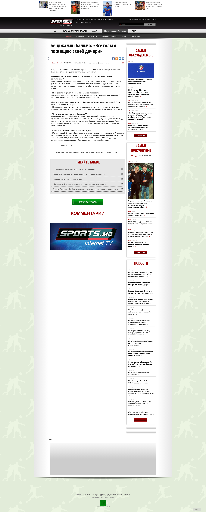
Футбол (95, 31)
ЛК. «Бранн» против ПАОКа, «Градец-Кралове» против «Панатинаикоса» (139, 333)
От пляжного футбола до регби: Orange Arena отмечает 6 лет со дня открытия (140, 364)
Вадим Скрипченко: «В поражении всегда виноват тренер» (138, 244)
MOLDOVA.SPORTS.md (72, 63)
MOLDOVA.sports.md (67, 146)
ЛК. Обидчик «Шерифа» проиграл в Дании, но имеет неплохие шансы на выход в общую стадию (138, 93)
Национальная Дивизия (115, 31)
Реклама (102, 494)
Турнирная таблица (109, 36)
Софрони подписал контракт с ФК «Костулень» (74, 169)
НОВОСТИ (79, 20)
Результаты (92, 36)
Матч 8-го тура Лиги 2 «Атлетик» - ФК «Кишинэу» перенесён (140, 382)
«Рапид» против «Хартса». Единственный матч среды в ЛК (141, 413)
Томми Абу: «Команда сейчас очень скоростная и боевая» (79, 174)
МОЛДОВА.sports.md (91, 494)
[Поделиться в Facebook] (113, 58)
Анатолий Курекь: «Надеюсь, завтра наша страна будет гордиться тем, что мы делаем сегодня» (57, 6)
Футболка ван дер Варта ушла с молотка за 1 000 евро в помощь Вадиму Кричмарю (90, 5)
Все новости (141, 135)
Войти (154, 20)
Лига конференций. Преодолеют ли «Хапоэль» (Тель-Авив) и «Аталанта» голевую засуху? (140, 301)
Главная (55, 31)
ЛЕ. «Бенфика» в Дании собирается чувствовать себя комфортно (139, 312)
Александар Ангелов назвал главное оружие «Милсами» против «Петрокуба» (138, 127)
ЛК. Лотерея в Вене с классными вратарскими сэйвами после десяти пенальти (140, 353)
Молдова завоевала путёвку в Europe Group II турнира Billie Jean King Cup (155, 5)
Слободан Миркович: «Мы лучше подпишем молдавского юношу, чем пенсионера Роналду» (140, 234)
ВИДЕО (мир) (98, 20)
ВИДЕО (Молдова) (108, 20)
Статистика (135, 36)
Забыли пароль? (146, 20)
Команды (80, 36)
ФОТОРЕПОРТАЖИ (88, 20)
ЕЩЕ (134, 31)
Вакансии (127, 494)
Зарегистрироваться (135, 20)
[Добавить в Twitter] (120, 58)
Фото (124, 36)
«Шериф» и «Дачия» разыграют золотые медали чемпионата (79, 184)
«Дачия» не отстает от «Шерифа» (67, 179)
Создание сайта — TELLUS (103, 506)
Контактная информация (114, 494)
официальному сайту (81, 72)
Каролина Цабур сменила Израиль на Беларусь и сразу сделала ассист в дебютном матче (141, 392)
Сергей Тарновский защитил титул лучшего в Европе (122, 4)
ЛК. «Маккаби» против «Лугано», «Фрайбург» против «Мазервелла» (140, 343)
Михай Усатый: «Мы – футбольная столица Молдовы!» (141, 214)
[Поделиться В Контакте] (123, 58)
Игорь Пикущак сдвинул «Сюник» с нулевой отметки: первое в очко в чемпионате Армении (140, 104)
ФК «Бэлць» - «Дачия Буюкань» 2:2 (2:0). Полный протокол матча (140, 224)
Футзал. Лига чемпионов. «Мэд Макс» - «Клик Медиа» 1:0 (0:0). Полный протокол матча (140, 274)
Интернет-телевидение (67, 25)
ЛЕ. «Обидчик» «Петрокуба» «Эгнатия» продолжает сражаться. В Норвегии (139, 322)
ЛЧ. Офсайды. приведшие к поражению (138, 373)
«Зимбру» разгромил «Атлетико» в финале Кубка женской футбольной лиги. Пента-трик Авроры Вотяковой (140, 116)
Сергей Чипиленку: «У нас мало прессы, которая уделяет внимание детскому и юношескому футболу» (140, 204)
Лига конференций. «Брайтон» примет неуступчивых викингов (140, 292)
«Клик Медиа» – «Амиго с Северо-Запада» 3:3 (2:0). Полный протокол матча (141, 404)
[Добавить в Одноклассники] (116, 58)
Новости (68, 36)
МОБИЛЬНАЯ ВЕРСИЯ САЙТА (84, 23)
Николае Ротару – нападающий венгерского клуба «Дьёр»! (140, 283)
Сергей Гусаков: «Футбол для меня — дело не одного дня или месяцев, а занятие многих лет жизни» (85, 189)
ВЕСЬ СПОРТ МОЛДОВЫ (75, 31)
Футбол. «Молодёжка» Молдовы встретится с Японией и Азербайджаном (140, 81)
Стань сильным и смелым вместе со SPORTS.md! (87, 152)
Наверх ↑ (197, 509)
